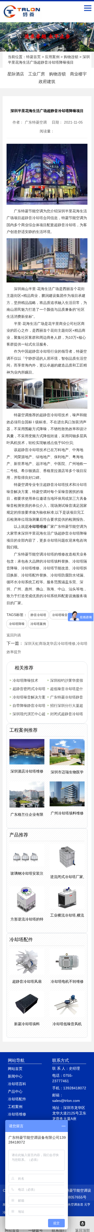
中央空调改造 (73, 1204)
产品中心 (15, 1091)
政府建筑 (47, 81)
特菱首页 (33, 57)
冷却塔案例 (38, 624)
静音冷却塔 (34, 218)
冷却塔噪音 (60, 615)
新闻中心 (15, 1076)
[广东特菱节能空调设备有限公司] (22, 15)
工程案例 (15, 1107)
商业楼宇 (78, 74)
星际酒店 (15, 74)
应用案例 (52, 57)
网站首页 (15, 1069)
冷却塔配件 (17, 1099)
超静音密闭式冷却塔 (29, 689)
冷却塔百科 (17, 1084)
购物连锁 (71, 57)
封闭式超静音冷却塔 (66, 714)
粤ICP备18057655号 (69, 1197)
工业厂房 (36, 74)
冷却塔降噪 (17, 624)
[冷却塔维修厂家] (47, 37)
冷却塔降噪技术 (25, 680)
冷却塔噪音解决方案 (29, 697)
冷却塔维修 (37, 526)
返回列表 (14, 635)
